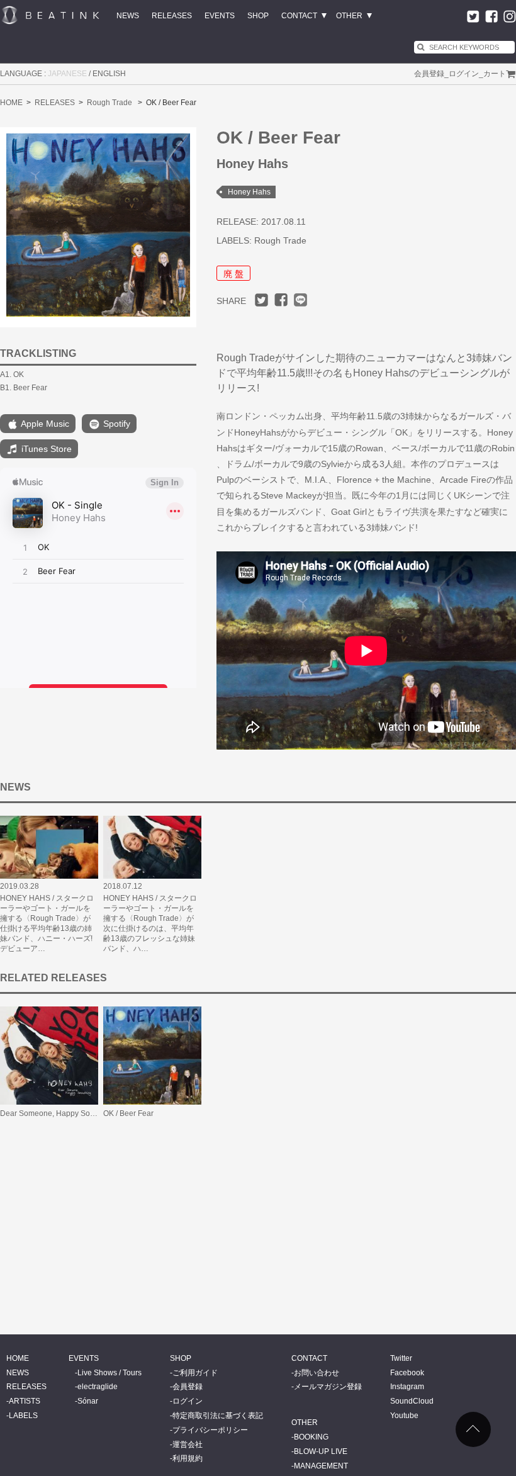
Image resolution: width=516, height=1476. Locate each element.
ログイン (464, 73)
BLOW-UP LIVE (320, 1451)
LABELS (23, 1415)
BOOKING (311, 1437)
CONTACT (299, 15)
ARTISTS (24, 1401)
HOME (11, 102)
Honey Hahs (249, 192)
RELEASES (172, 15)
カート (494, 73)
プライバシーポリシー (210, 1430)
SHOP (258, 15)
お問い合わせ (316, 1372)
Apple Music (44, 424)
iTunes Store (45, 449)
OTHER (349, 15)
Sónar (87, 1401)
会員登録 (429, 73)
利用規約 (187, 1458)
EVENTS (220, 15)
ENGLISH (109, 73)
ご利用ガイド (195, 1372)
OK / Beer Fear (128, 1113)
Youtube (404, 1415)
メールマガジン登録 (328, 1386)
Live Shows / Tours (109, 1372)
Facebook (407, 1372)
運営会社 (187, 1444)
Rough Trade (109, 102)
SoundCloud (412, 1401)
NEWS (127, 15)
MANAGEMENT (321, 1466)
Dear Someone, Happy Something (59, 1113)
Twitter (401, 1358)
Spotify (115, 424)
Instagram (407, 1386)
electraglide (97, 1386)
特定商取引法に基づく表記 (217, 1415)
